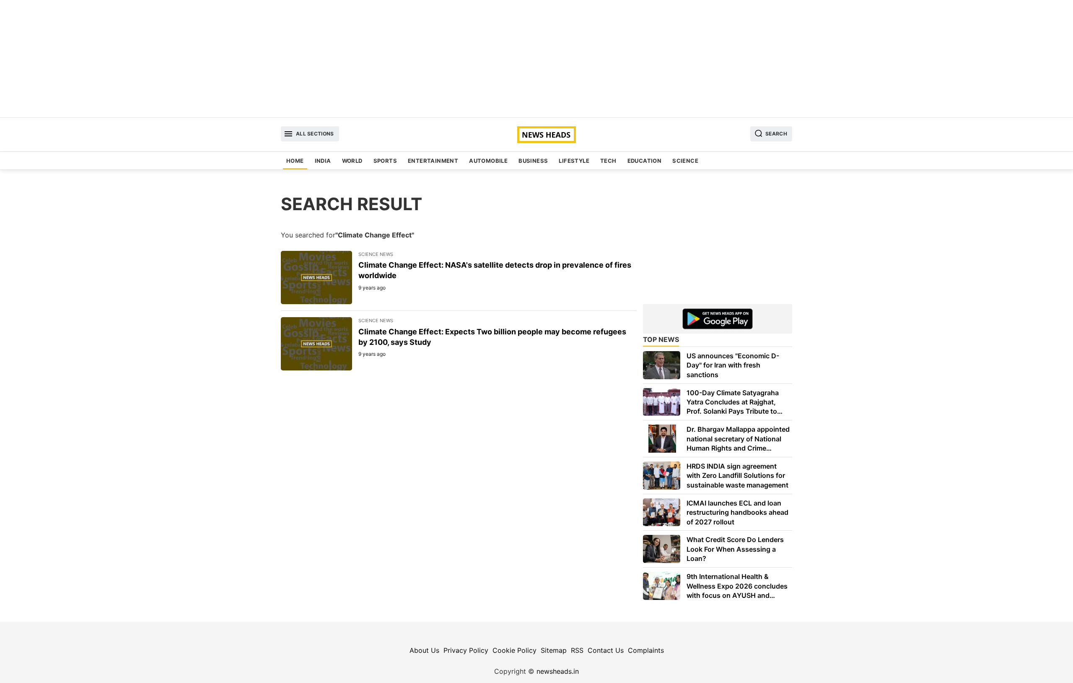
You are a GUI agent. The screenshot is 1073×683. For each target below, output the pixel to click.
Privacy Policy (465, 650)
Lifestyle (574, 160)
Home (295, 160)
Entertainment (433, 160)
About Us (424, 650)
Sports (385, 160)
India (323, 160)
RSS (577, 650)
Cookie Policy (514, 650)
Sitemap (554, 650)
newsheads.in (557, 671)
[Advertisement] (536, 58)
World (352, 160)
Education (644, 160)
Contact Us (606, 650)
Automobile (488, 160)
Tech (608, 160)
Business (533, 160)
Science (685, 160)
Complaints (646, 650)
